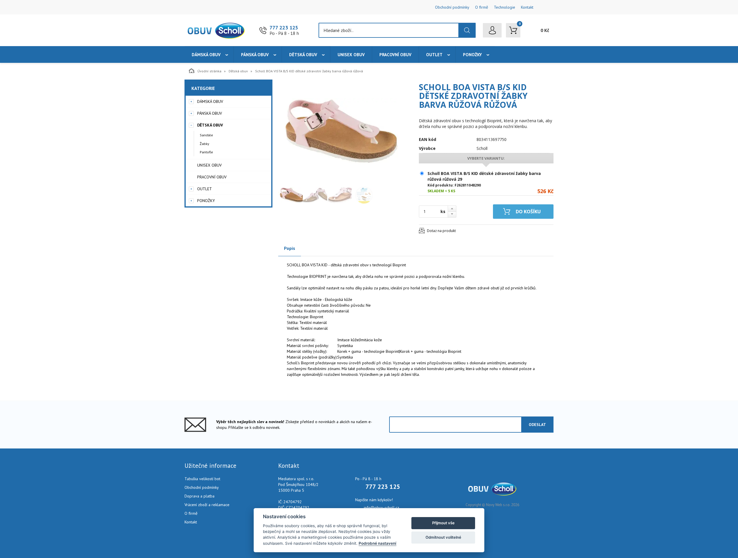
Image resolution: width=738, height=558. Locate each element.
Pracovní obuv (395, 54)
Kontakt (527, 7)
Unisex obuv (351, 54)
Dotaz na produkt (441, 230)
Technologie (504, 7)
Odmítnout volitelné (443, 537)
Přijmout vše (443, 523)
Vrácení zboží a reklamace (206, 504)
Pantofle (206, 152)
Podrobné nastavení (377, 543)
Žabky (204, 144)
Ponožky (472, 54)
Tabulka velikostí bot (202, 478)
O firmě (481, 7)
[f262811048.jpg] (338, 132)
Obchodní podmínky (452, 7)
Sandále (206, 135)
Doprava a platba (199, 496)
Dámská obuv (206, 54)
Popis (289, 248)
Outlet (434, 54)
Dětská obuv (303, 54)
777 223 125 (284, 27)
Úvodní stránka (209, 71)
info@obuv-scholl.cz (381, 507)
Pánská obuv (255, 54)
